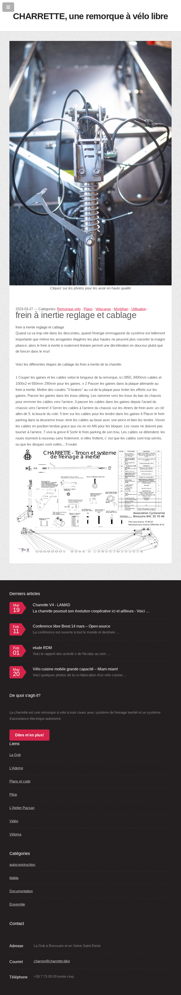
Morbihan (121, 309)
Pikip (13, 794)
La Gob (15, 755)
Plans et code (19, 781)
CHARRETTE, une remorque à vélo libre (90, 16)
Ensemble (17, 904)
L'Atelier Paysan (21, 808)
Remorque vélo (69, 309)
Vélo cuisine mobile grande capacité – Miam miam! (75, 669)
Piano (88, 309)
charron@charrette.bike (52, 961)
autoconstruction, (22, 865)
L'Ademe (16, 768)
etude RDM (42, 648)
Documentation (21, 891)
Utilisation (138, 309)
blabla (13, 878)
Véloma (15, 834)
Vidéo (13, 821)
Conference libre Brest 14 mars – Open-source (71, 626)
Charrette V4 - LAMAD (51, 605)
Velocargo (103, 309)
